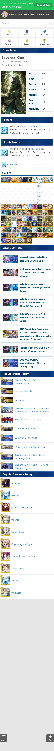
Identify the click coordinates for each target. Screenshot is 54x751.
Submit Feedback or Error (13, 65)
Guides (26, 44)
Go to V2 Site (43, 4)
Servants (27, 34)
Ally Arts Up (14, 164)
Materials (44, 44)
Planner (44, 34)
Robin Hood (37, 126)
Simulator (9, 44)
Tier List (9, 34)
